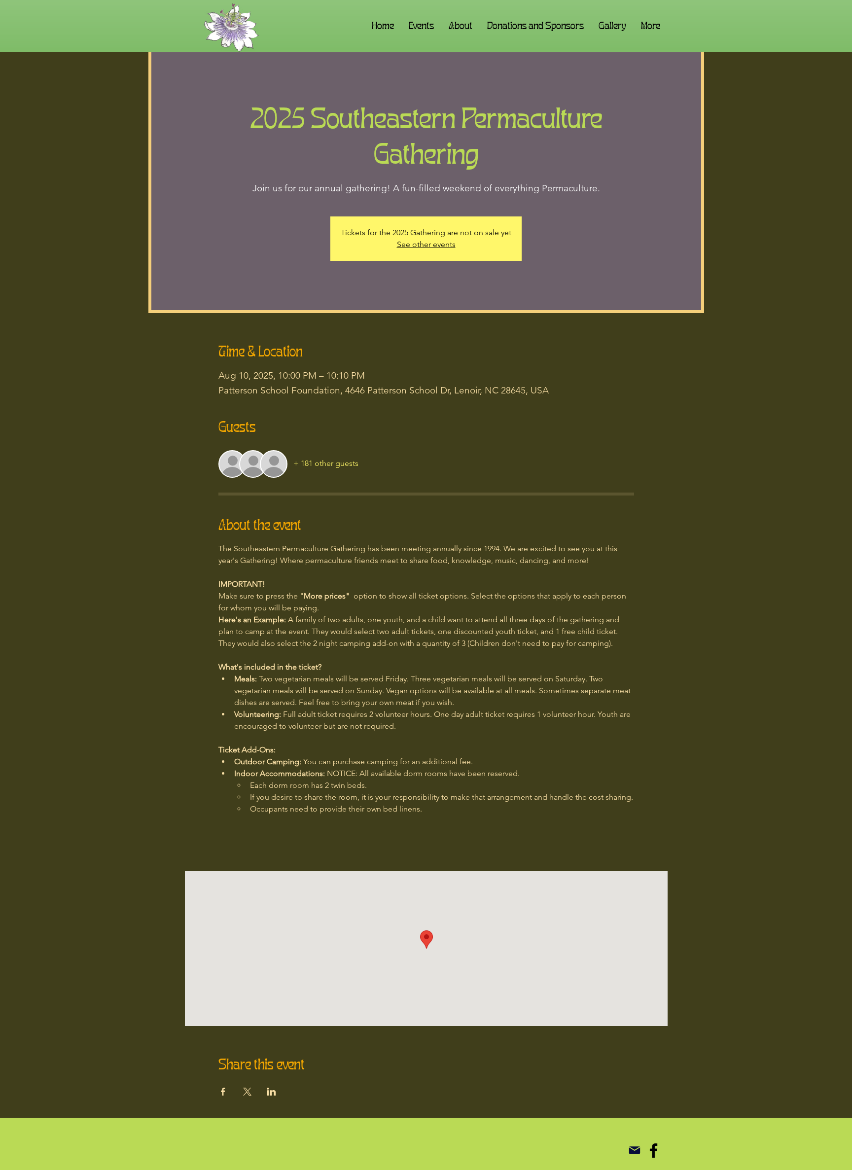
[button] (460, 25)
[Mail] (634, 1150)
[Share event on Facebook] (223, 1092)
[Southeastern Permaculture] (653, 1150)
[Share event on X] (247, 1092)
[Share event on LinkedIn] (271, 1092)
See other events (426, 244)
